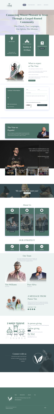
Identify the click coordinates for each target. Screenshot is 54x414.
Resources (46, 4)
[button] (10, 171)
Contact (23, 361)
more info (42, 48)
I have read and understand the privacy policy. (33, 102)
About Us (39, 4)
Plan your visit (32, 80)
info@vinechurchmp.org (13, 104)
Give (29, 330)
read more (12, 231)
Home (24, 4)
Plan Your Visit (31, 4)
